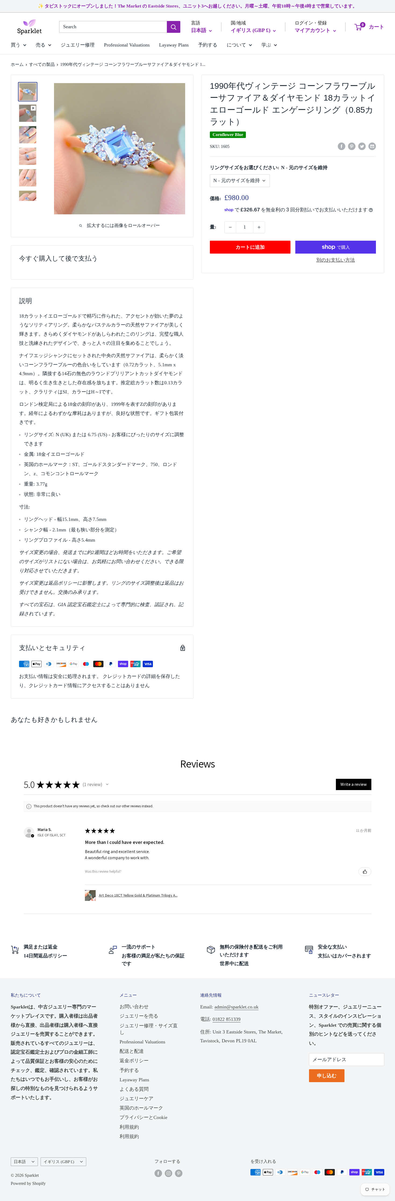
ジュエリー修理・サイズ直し (149, 1029)
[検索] (173, 27)
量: (213, 227)
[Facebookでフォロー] (158, 1173)
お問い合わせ (134, 1006)
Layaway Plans (174, 44)
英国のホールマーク (141, 1108)
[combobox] (113, 27)
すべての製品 (42, 64)
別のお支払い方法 (335, 260)
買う (15, 44)
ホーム (17, 64)
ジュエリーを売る (139, 1016)
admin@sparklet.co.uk (236, 1007)
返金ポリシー (134, 1060)
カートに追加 (250, 247)
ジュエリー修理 (78, 44)
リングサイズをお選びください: (269, 167)
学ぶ (266, 44)
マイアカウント (313, 30)
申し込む (326, 1075)
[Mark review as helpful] (364, 871)
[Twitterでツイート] (362, 146)
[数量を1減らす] (230, 227)
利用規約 (129, 1127)
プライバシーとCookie (143, 1117)
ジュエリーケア (136, 1098)
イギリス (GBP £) (59, 1161)
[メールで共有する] (372, 146)
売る (40, 44)
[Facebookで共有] (341, 146)
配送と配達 (132, 1051)
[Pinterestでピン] (352, 146)
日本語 (20, 1161)
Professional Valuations (127, 44)
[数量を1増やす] (259, 227)
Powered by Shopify (28, 1183)
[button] (107, 784)
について (236, 44)
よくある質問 (134, 1089)
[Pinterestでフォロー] (178, 1173)
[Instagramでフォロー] (168, 1173)
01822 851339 (226, 1019)
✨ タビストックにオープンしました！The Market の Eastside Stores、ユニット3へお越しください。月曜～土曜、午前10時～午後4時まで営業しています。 (197, 6)
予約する (207, 44)
